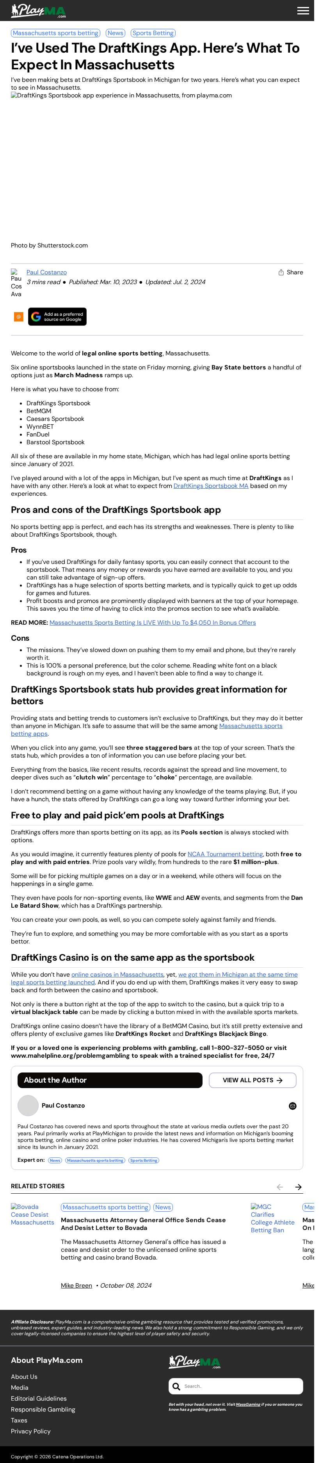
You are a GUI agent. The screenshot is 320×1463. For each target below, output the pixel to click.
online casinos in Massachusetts (117, 974)
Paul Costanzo (47, 272)
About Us (24, 1377)
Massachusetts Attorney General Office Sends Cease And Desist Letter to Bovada (143, 1224)
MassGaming (248, 1404)
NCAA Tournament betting (225, 854)
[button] (303, 11)
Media (19, 1388)
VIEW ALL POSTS (248, 1080)
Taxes (19, 1420)
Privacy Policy (31, 1431)
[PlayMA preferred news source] (57, 316)
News (115, 33)
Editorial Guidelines (39, 1399)
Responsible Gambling (43, 1410)
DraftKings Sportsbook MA (211, 486)
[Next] (298, 1187)
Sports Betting (153, 33)
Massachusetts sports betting (55, 33)
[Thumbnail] (33, 1214)
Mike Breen (76, 1285)
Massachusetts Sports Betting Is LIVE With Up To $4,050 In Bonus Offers (153, 622)
